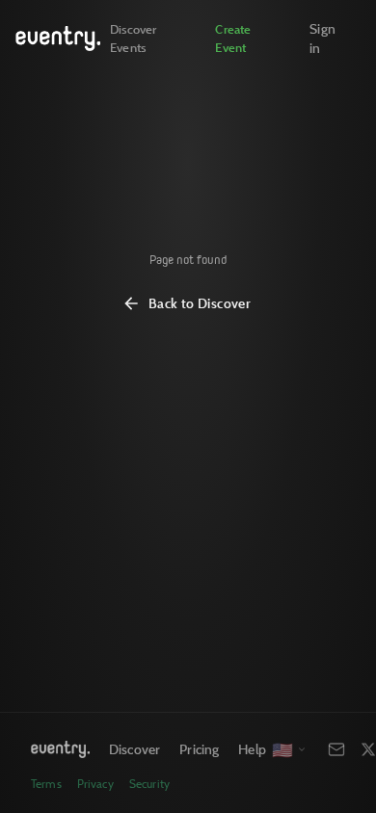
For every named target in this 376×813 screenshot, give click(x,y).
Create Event (233, 38)
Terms (46, 783)
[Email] (336, 749)
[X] (368, 749)
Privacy (95, 783)
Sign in (322, 38)
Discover (134, 749)
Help (252, 749)
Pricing (199, 749)
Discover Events (133, 38)
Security (149, 783)
